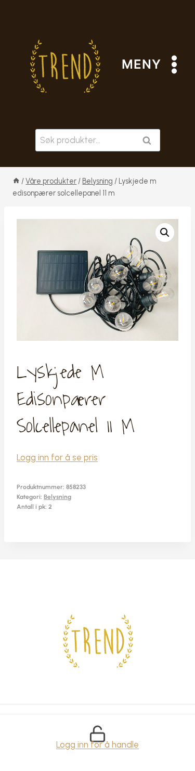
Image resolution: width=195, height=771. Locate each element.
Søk (149, 140)
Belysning (57, 496)
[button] (164, 232)
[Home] (16, 181)
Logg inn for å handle (97, 744)
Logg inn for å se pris (57, 457)
